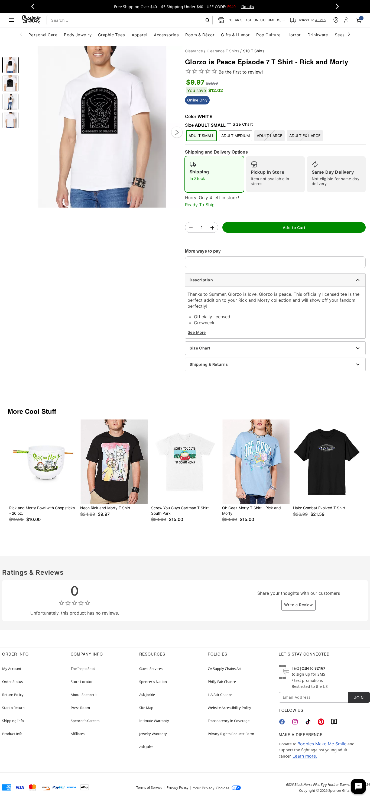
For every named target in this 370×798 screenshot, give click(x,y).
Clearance (194, 51)
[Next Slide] (176, 132)
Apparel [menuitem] (139, 34)
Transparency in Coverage (228, 720)
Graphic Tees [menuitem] (111, 34)
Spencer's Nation (153, 681)
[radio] (214, 174)
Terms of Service (149, 787)
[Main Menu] (11, 20)
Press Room (80, 707)
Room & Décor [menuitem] (200, 34)
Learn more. (305, 756)
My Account (11, 668)
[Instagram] (295, 721)
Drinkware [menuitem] (317, 34)
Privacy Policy (178, 787)
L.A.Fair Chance (220, 694)
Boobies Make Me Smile (321, 743)
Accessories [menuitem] (166, 34)
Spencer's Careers (85, 720)
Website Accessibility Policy (229, 707)
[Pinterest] (321, 721)
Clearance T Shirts (223, 51)
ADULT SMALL (201, 135)
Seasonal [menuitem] (344, 34)
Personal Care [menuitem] (42, 34)
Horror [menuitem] (294, 34)
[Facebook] (282, 721)
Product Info (12, 733)
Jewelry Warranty (153, 733)
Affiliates (78, 733)
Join (358, 697)
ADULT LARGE (269, 135)
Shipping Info (13, 720)
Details (247, 6)
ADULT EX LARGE (304, 135)
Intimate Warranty (154, 720)
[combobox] (129, 20)
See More (197, 332)
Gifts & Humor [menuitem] (235, 34)
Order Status (12, 681)
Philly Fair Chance (222, 681)
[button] (102, 127)
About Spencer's (84, 694)
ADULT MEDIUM (235, 135)
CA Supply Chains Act (225, 668)
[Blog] (334, 721)
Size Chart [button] (243, 124)
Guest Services (151, 668)
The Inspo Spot (83, 668)
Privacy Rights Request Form (231, 733)
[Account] (347, 20)
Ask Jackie (147, 694)
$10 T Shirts (253, 51)
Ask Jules (146, 746)
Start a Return (13, 707)
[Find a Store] (336, 20)
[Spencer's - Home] (31, 20)
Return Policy (13, 694)
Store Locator (82, 681)
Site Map (146, 707)
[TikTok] (308, 721)
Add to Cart (294, 227)
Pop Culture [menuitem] (268, 34)
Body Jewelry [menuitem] (78, 34)
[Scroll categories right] (349, 34)
